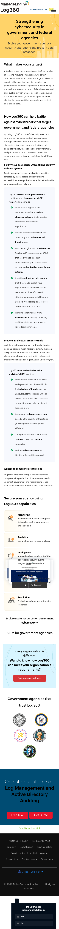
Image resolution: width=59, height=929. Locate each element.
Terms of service (41, 841)
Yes (22, 917)
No (22, 923)
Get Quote (41, 815)
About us (13, 841)
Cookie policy (18, 853)
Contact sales (29, 859)
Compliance (26, 847)
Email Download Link (29, 828)
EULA (25, 841)
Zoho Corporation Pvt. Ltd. (28, 884)
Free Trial (17, 815)
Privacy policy (44, 847)
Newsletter (12, 859)
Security (11, 847)
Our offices (47, 859)
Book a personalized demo (29, 678)
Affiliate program (38, 853)
